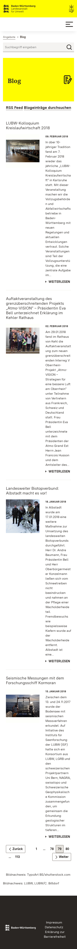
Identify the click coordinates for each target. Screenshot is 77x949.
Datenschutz (54, 927)
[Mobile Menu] (69, 24)
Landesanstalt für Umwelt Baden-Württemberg (26, 9)
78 (53, 850)
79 (61, 850)
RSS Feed (14, 107)
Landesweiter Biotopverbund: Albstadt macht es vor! (32, 490)
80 (68, 850)
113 (18, 858)
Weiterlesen (59, 282)
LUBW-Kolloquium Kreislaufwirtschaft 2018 (28, 125)
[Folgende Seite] (61, 857)
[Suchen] (69, 47)
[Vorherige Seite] (15, 849)
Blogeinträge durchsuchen (47, 107)
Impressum (54, 922)
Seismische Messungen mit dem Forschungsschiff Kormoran (35, 680)
